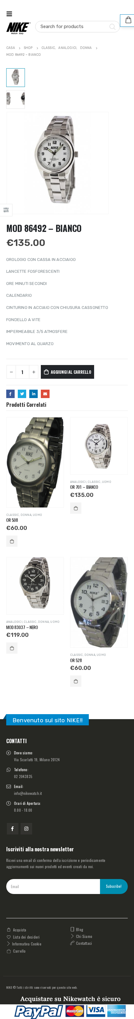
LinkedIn (33, 394)
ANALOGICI (78, 481)
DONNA (26, 515)
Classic (12, 515)
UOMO (37, 515)
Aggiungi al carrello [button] (11, 541)
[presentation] (7, 163)
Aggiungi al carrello (71, 372)
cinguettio (22, 394)
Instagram (26, 828)
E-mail (45, 394)
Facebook (10, 394)
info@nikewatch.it (28, 793)
